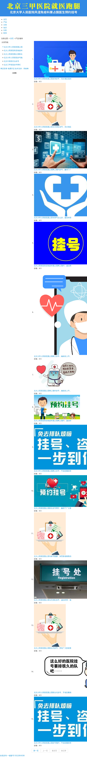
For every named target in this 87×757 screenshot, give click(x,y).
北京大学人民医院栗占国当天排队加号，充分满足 (52, 127)
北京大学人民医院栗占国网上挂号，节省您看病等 (52, 471)
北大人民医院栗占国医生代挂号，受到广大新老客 (52, 648)
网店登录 (4, 68)
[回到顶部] (84, 754)
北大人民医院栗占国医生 (13, 54)
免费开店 (11, 68)
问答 (5, 30)
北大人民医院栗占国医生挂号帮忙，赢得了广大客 (52, 508)
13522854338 (16, 755)
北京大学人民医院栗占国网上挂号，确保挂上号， (52, 356)
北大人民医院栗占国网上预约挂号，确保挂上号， (52, 391)
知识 (5, 27)
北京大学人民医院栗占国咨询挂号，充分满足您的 (52, 79)
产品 (5, 22)
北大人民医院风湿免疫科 (13, 50)
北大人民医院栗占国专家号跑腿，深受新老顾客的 (52, 556)
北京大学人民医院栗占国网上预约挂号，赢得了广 (52, 169)
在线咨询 (3, 755)
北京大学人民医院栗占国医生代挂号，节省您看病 (52, 692)
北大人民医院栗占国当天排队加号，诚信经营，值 (52, 600)
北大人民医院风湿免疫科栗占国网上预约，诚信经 (52, 420)
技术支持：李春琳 (22, 68)
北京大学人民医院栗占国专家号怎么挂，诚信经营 (52, 217)
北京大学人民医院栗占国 (13, 47)
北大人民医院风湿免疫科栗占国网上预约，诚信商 (52, 265)
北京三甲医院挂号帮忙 (12, 65)
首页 (5, 19)
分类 (5, 25)
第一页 (36, 750)
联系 (5, 33)
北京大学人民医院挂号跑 (13, 57)
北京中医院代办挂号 (11, 61)
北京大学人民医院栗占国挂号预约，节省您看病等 (52, 743)
